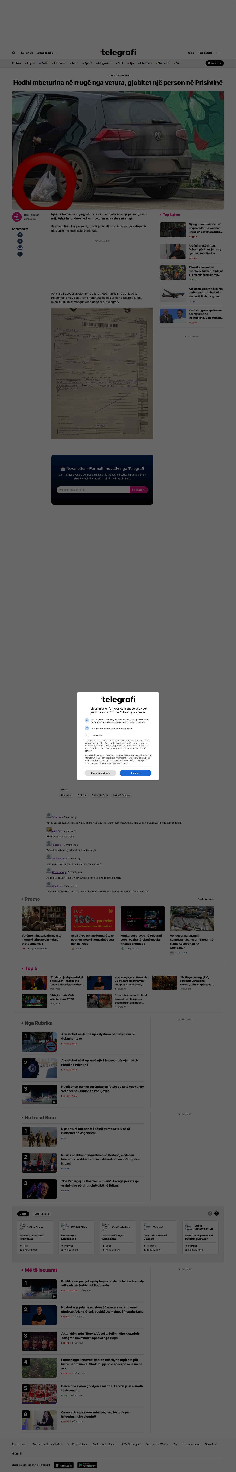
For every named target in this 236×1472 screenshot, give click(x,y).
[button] (118, 735)
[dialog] (118, 736)
